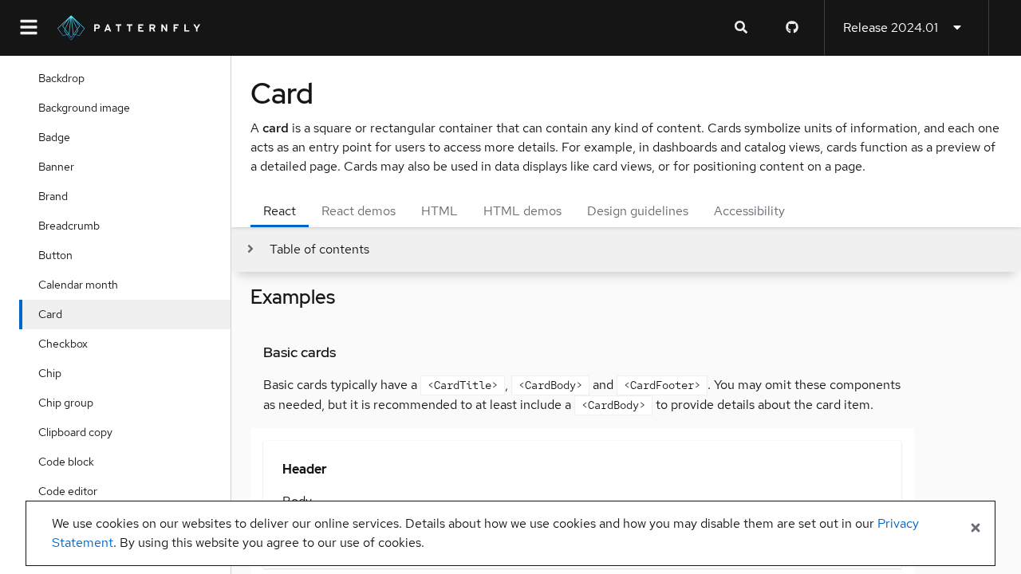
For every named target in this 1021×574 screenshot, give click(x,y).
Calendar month (78, 284)
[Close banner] (975, 528)
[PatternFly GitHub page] (792, 28)
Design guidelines (637, 210)
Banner (56, 166)
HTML (439, 210)
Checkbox (63, 343)
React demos (358, 210)
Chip (49, 373)
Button (55, 255)
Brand (53, 196)
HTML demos (522, 210)
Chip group (65, 402)
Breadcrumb (69, 225)
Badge (54, 137)
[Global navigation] (28, 28)
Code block (66, 461)
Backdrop (61, 78)
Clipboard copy (75, 432)
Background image (84, 107)
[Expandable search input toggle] (741, 28)
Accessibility (749, 210)
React (279, 210)
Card (50, 314)
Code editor (67, 491)
